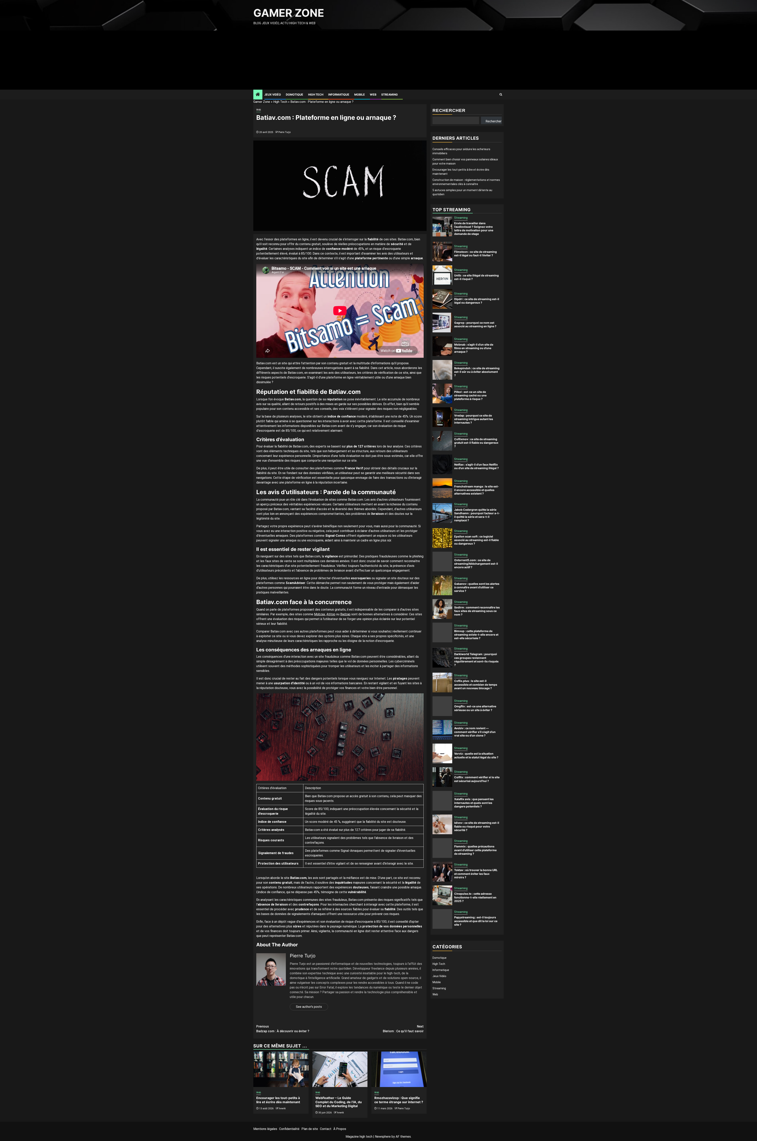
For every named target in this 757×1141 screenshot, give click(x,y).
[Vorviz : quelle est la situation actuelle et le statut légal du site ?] (442, 753)
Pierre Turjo (284, 132)
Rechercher (449, 110)
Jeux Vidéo (272, 94)
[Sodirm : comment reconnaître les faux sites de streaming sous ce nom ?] (442, 609)
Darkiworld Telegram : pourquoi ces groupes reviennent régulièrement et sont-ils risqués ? (476, 660)
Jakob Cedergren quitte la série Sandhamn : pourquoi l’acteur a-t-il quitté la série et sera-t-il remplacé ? (477, 515)
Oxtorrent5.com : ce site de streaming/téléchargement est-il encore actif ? (476, 563)
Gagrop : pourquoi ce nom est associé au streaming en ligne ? (475, 324)
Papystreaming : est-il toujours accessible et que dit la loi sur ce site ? (475, 921)
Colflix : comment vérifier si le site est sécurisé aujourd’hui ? (477, 779)
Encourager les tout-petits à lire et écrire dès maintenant (278, 1100)
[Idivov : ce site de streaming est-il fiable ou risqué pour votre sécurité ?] (442, 824)
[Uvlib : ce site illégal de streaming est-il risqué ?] (442, 275)
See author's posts (309, 1007)
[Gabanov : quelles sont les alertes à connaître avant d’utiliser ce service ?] (442, 585)
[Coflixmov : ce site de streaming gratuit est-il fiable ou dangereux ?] (442, 441)
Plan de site (309, 1129)
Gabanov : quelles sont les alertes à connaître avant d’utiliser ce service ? (476, 587)
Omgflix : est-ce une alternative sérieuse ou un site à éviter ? (475, 708)
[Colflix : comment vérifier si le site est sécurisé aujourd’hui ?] (442, 777)
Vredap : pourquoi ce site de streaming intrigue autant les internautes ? (473, 419)
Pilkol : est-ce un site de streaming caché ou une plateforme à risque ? (470, 395)
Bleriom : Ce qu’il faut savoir (403, 1029)
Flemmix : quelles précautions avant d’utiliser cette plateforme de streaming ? (475, 850)
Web (373, 94)
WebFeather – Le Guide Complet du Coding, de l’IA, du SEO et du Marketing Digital (338, 1102)
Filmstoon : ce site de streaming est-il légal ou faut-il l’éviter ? (475, 253)
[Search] (500, 94)
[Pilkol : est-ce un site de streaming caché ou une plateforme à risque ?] (442, 393)
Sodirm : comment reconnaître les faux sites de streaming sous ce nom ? (477, 611)
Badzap (345, 614)
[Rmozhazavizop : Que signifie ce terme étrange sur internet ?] (399, 1069)
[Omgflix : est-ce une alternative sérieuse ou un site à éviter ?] (442, 706)
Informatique (338, 94)
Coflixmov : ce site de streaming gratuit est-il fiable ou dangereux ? (476, 442)
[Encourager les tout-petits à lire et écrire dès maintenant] (281, 1069)
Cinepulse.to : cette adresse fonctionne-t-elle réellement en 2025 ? (475, 897)
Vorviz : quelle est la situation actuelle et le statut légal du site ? (476, 755)
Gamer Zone (288, 13)
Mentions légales (265, 1129)
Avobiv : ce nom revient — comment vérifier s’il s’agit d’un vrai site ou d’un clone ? (475, 732)
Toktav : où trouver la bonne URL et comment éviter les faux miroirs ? (476, 874)
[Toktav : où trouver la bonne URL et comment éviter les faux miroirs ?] (442, 872)
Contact (325, 1129)
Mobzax (319, 614)
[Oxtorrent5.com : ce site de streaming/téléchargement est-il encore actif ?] (442, 562)
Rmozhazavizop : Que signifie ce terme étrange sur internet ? (398, 1100)
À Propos (339, 1129)
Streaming (389, 94)
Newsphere (383, 1136)
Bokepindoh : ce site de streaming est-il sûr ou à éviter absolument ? (477, 371)
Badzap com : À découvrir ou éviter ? (282, 1029)
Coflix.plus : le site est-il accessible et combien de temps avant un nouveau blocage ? (475, 684)
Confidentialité (289, 1129)
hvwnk (282, 1108)
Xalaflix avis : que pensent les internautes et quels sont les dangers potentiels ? (474, 803)
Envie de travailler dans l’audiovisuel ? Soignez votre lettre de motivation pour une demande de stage (473, 228)
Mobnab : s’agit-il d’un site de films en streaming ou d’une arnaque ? (473, 348)
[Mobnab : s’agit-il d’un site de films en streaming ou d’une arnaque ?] (442, 346)
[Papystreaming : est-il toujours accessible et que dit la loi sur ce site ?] (442, 919)
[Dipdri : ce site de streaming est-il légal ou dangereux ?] (442, 299)
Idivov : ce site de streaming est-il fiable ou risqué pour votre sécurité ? (476, 826)
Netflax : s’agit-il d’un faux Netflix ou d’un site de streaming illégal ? (476, 466)
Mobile (359, 94)
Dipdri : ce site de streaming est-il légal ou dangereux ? (476, 300)
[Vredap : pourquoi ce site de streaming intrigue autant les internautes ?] (442, 417)
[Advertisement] (378, 60)
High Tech (315, 94)
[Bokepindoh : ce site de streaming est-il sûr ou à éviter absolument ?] (442, 370)
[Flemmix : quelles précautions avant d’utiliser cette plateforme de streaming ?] (442, 848)
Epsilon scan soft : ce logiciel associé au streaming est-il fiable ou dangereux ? (476, 540)
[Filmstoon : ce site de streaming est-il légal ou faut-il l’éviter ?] (442, 251)
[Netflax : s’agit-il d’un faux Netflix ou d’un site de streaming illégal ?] (442, 464)
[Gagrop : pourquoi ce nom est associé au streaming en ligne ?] (442, 322)
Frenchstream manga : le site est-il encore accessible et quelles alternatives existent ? (476, 490)
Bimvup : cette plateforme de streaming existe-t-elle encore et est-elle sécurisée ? (476, 634)
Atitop (330, 614)
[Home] (258, 95)
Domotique (294, 94)
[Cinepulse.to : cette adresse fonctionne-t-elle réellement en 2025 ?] (442, 895)
